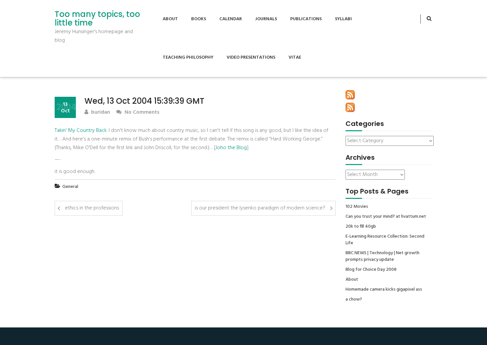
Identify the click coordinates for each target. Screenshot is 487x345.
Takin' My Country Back (81, 130)
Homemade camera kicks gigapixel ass (384, 289)
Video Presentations (251, 57)
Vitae (295, 57)
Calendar (230, 19)
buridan (100, 112)
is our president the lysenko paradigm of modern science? (260, 208)
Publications (306, 19)
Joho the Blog (231, 148)
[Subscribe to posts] (350, 94)
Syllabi (343, 19)
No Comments (141, 112)
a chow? (354, 299)
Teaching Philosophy (188, 57)
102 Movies (357, 206)
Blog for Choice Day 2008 (371, 269)
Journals (266, 19)
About (170, 19)
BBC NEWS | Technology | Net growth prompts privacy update (382, 256)
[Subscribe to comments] (350, 107)
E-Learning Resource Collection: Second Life (385, 240)
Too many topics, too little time (97, 19)
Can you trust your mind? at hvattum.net (386, 216)
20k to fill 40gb (361, 226)
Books (198, 19)
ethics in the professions (92, 208)
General (70, 187)
